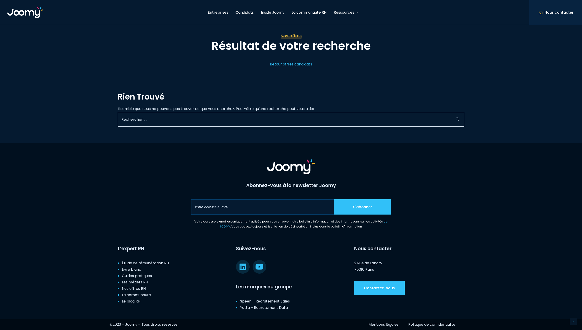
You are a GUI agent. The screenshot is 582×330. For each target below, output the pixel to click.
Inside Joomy (272, 12)
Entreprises (218, 12)
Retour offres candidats (291, 64)
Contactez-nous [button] (379, 288)
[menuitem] (218, 12)
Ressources (344, 12)
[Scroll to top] (573, 321)
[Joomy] (25, 12)
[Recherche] (291, 119)
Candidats (245, 12)
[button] (457, 119)
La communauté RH (309, 12)
